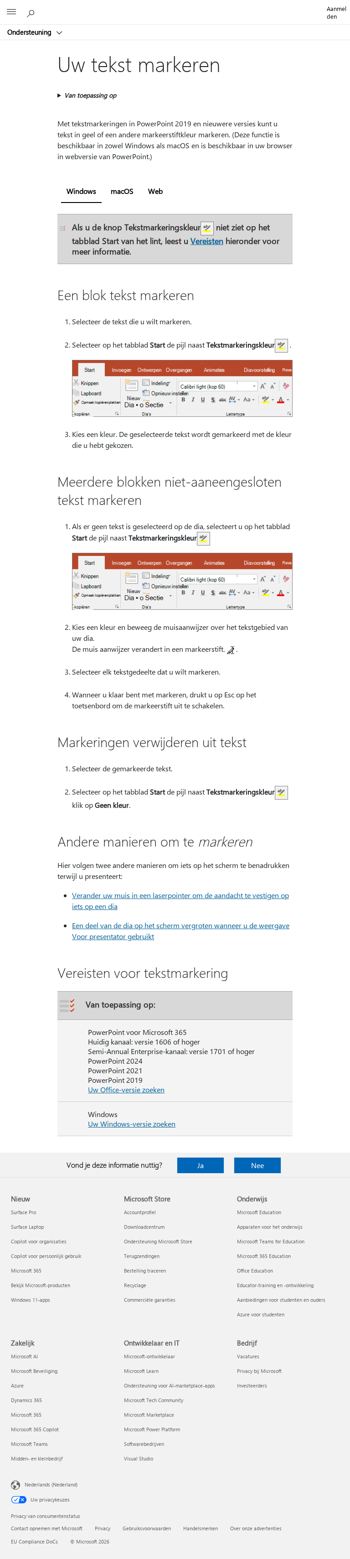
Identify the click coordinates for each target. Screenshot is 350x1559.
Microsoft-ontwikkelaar (149, 1356)
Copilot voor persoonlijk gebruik (46, 1255)
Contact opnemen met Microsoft (46, 1528)
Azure (17, 1385)
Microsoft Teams (29, 1443)
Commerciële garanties (149, 1299)
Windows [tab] (81, 191)
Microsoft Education (259, 1212)
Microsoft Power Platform (152, 1429)
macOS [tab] (122, 191)
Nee (257, 1165)
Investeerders (252, 1385)
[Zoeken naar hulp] (32, 12)
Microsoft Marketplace (149, 1414)
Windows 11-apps (30, 1299)
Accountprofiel (140, 1212)
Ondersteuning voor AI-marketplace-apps (169, 1385)
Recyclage (135, 1285)
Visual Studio (138, 1458)
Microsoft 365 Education (264, 1255)
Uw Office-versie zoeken (126, 1089)
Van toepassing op (90, 95)
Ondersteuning (30, 31)
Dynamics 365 (26, 1400)
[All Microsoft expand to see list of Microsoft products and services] (11, 12)
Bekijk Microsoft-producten (40, 1285)
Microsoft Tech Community (153, 1400)
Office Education (255, 1270)
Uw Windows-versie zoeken (131, 1123)
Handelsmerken (200, 1528)
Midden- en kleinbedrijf (36, 1458)
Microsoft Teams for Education (270, 1241)
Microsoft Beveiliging (34, 1370)
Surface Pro (23, 1212)
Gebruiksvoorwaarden (147, 1528)
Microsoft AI (24, 1356)
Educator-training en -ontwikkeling (275, 1285)
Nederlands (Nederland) (51, 1484)
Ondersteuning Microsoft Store (158, 1241)
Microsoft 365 (26, 1270)
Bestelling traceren (145, 1270)
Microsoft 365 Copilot (35, 1429)
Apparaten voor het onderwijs (270, 1226)
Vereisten (206, 240)
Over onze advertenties (256, 1528)
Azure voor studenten (260, 1314)
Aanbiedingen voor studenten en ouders (281, 1299)
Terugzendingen (142, 1255)
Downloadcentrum (144, 1226)
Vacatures (248, 1356)
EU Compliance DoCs (34, 1541)
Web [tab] (155, 191)
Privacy (102, 1528)
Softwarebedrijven (144, 1443)
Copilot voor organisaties (39, 1241)
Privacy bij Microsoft (259, 1370)
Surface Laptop (27, 1226)
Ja (200, 1165)
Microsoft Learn (141, 1370)
